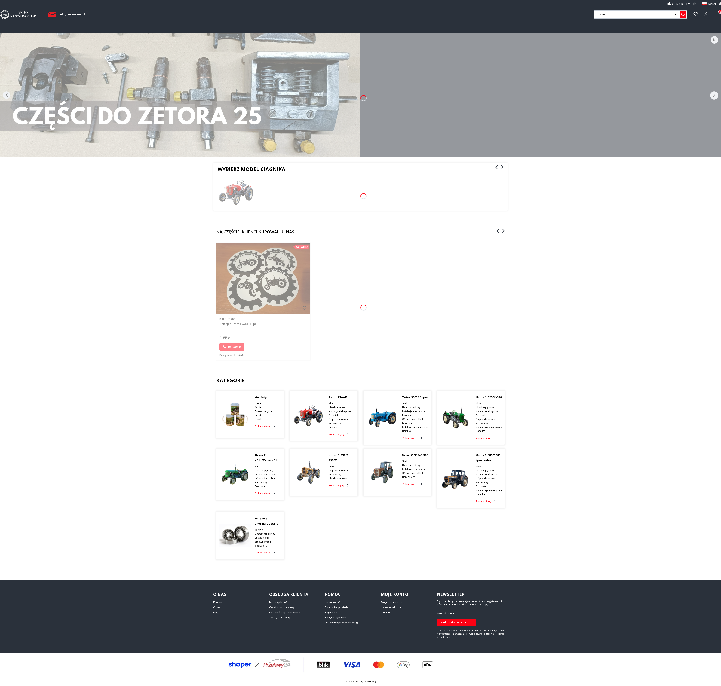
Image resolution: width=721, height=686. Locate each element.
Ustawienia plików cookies (340, 622)
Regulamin (331, 612)
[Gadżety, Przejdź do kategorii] (235, 414)
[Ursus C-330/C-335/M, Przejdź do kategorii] (308, 472)
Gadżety (261, 397)
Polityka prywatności (336, 617)
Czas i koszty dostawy (281, 607)
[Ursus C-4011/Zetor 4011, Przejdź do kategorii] (235, 474)
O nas (679, 3)
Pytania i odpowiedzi (337, 607)
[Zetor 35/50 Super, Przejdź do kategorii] (382, 418)
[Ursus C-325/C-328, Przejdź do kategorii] (456, 418)
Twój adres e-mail (447, 613)
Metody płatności (279, 602)
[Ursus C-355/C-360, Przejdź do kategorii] (382, 472)
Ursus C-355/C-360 (415, 455)
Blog (670, 3)
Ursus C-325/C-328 (489, 397)
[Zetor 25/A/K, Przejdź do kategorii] (308, 416)
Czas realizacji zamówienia (284, 612)
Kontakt (691, 3)
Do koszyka (234, 346)
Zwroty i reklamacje (280, 617)
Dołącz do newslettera (456, 622)
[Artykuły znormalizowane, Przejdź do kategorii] (235, 535)
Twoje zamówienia (391, 602)
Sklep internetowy (359, 681)
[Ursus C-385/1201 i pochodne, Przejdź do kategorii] (456, 478)
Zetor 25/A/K (338, 397)
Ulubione (386, 612)
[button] (683, 14)
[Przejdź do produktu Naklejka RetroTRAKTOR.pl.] (263, 278)
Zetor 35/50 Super (415, 397)
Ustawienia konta (391, 607)
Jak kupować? (332, 602)
